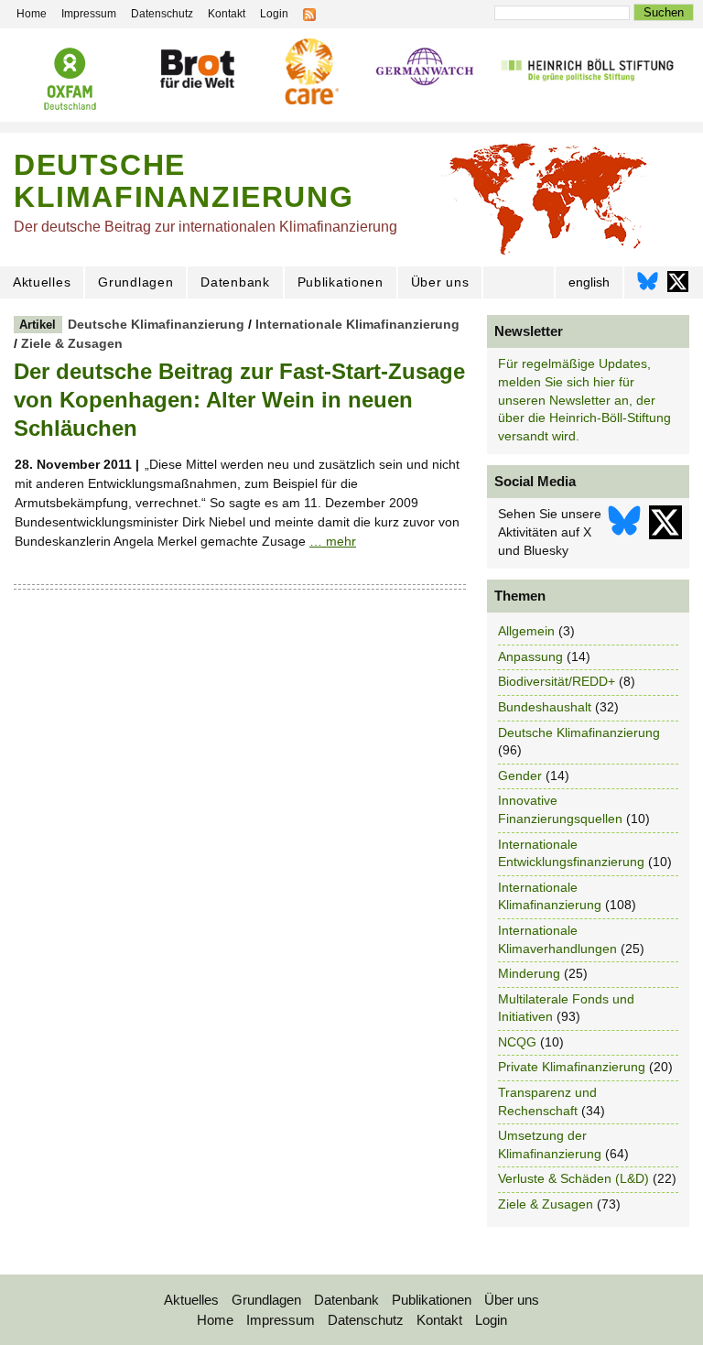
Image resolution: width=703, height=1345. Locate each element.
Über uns (440, 282)
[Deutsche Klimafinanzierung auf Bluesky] (647, 286)
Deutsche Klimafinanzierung (156, 324)
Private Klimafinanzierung (571, 1066)
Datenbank (234, 282)
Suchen (664, 12)
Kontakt (439, 1320)
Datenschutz (366, 1320)
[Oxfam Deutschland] (70, 79)
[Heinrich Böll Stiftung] (587, 68)
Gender (520, 775)
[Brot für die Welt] (196, 68)
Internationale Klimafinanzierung (357, 324)
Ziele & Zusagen (72, 343)
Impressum (280, 1320)
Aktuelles (41, 282)
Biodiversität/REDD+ (556, 681)
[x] (665, 532)
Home (215, 1320)
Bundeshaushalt (544, 707)
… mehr (332, 541)
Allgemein (526, 631)
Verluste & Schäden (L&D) (573, 1178)
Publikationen (340, 282)
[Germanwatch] (425, 68)
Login (491, 1320)
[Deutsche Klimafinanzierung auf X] (677, 286)
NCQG (517, 1042)
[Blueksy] (624, 532)
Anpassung (530, 656)
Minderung (529, 973)
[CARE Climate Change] (309, 71)
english (589, 282)
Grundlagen (135, 282)
